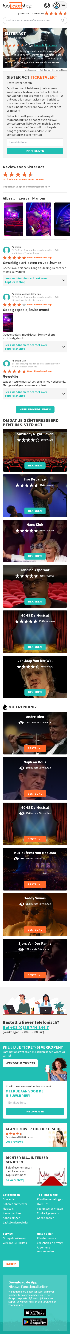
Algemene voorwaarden (45, 1249)
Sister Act (19, 38)
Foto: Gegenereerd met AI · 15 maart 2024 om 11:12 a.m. (45, 70)
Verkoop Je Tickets (15, 1243)
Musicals (8, 1209)
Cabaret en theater (15, 1204)
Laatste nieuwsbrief (15, 1223)
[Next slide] (60, 219)
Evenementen (12, 1213)
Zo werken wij (15, 1180)
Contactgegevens (48, 1213)
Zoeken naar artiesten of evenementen (28, 20)
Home (8, 38)
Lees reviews (14, 1142)
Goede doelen (45, 1218)
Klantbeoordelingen (50, 1199)
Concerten (9, 1199)
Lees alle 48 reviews (45, 45)
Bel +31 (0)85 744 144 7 (26, 1027)
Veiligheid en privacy (50, 1243)
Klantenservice (46, 1238)
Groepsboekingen (14, 1238)
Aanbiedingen (11, 1218)
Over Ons (43, 1204)
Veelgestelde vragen (50, 1209)
